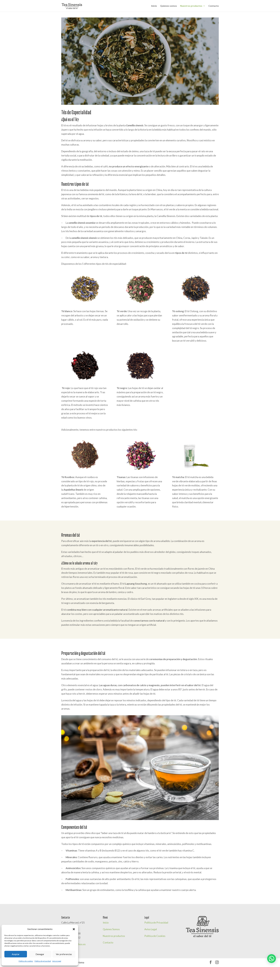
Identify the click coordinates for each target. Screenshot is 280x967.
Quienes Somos (111, 929)
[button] (73, 929)
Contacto (213, 6)
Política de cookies (26, 961)
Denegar (40, 954)
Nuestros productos (191, 6)
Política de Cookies (154, 935)
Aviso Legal (56, 961)
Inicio (154, 6)
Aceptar (16, 954)
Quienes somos (168, 6)
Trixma (80, 962)
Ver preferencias (64, 954)
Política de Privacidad (156, 922)
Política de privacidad (43, 961)
